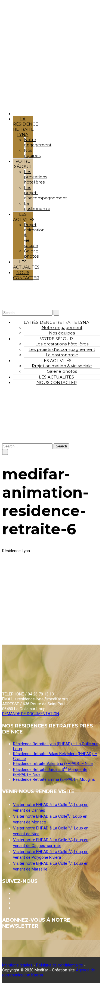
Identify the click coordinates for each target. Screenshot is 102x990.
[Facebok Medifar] (13, 898)
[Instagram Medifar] (13, 903)
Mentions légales (17, 965)
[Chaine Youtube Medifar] (13, 893)
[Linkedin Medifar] (13, 907)
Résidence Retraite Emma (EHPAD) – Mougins (54, 779)
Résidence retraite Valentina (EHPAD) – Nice (53, 763)
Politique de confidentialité (59, 965)
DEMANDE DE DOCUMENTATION (30, 713)
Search (61, 446)
